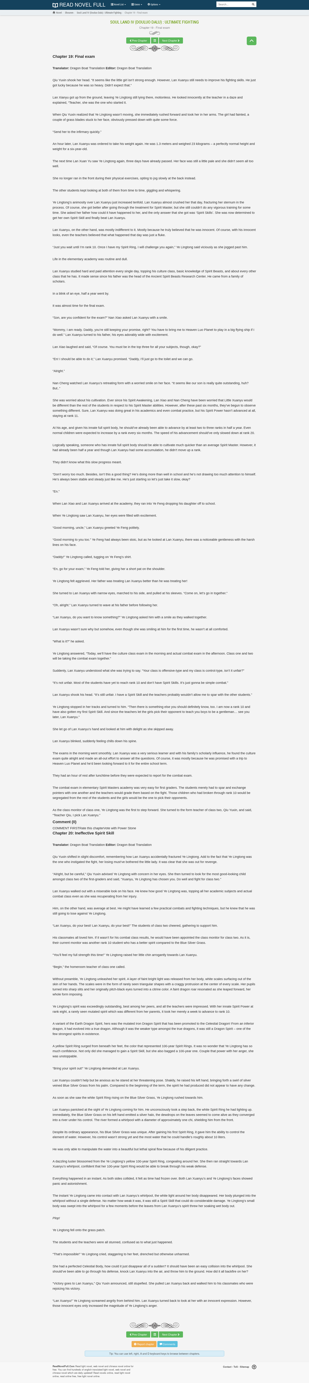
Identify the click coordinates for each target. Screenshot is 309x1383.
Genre (137, 4)
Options (154, 4)
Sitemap (244, 1366)
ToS (236, 1366)
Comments (168, 1344)
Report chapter (145, 1344)
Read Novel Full (82, 5)
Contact (227, 1366)
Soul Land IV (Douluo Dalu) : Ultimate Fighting (154, 22)
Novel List (118, 4)
